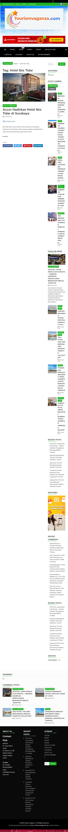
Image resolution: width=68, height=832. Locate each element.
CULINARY (19, 54)
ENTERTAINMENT (44, 54)
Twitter (61, 4)
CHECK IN (6, 105)
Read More (5, 136)
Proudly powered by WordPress (19, 825)
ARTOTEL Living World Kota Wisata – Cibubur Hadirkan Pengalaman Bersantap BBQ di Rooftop (57, 448)
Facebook (59, 4)
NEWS (21, 48)
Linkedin (39, 145)
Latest (52, 89)
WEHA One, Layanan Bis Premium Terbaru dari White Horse (61, 169)
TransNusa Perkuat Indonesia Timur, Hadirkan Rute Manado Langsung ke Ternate (61, 379)
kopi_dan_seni (54, 586)
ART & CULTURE (60, 186)
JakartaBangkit (54, 565)
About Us (18, 4)
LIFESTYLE (30, 54)
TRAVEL (12, 49)
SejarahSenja (54, 543)
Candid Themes (54, 825)
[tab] (53, 85)
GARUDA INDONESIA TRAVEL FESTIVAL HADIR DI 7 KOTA (61, 317)
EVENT (29, 49)
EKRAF (38, 49)
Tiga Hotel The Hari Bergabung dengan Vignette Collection (56, 465)
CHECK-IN (7, 54)
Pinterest (28, 145)
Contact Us (24, 4)
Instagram (64, 4)
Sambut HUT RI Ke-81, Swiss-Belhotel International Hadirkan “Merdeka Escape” (61, 416)
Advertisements (32, 4)
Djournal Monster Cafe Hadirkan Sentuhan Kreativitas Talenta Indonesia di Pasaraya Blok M (57, 593)
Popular (53, 86)
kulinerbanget (54, 574)
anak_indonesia (55, 555)
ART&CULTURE (50, 49)
